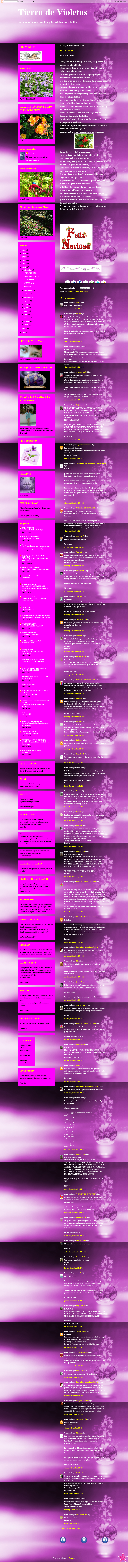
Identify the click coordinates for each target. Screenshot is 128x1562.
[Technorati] (92, 281)
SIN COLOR (26, 714)
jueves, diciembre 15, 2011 (74, 1268)
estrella (79, 596)
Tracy (78, 302)
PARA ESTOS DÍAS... (32, 276)
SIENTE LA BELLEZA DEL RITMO (35, 569)
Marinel (79, 721)
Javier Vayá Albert (83, 981)
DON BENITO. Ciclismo (30, 733)
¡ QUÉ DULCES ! (30, 273)
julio (26, 304)
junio (26, 307)
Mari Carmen (81, 1331)
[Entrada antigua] (105, 1540)
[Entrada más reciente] (63, 1540)
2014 (24, 257)
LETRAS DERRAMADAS (31, 641)
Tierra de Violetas (53, 11)
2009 (24, 332)
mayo (26, 311)
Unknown (79, 698)
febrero (27, 321)
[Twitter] (98, 281)
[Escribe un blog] (83, 288)
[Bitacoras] (68, 281)
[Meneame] (86, 281)
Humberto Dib (81, 1256)
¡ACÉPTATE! (29, 279)
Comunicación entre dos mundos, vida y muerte (36, 701)
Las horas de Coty (28, 609)
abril (26, 314)
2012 (24, 263)
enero (26, 324)
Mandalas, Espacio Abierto (86, 916)
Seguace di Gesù (82, 1352)
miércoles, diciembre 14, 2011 (75, 1092)
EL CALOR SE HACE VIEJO (32, 530)
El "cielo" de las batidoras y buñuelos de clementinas (35, 743)
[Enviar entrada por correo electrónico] (93, 288)
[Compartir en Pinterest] (89, 288)
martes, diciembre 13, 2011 (74, 956)
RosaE (78, 811)
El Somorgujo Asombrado (31, 713)
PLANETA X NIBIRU (29, 694)
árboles (70, 291)
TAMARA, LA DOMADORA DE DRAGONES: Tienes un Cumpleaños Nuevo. (35, 588)
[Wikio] (104, 281)
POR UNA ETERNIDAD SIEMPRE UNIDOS (35, 691)
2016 (24, 250)
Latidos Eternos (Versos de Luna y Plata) (36, 617)
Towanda (79, 635)
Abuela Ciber (81, 1240)
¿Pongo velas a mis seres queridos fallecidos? (33, 705)
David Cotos (80, 1370)
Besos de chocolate (28, 642)
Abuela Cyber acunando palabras (34, 668)
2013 (24, 260)
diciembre (28, 270)
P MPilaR (79, 1472)
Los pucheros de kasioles (31, 597)
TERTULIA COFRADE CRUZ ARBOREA (33, 556)
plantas (76, 291)
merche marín (81, 372)
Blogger (71, 1558)
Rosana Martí (81, 656)
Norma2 (79, 552)
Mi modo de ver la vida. (30, 576)
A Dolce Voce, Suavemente (31, 750)
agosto (27, 300)
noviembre (28, 290)
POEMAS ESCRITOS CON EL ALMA (36, 615)
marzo (27, 317)
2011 (24, 267)
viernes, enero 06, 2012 (72, 1523)
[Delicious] (74, 281)
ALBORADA (81, 570)
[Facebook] (80, 281)
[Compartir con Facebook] (87, 288)
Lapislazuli (80, 754)
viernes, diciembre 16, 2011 (74, 1365)
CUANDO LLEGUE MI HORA (33, 661)
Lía (77, 961)
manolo (79, 1273)
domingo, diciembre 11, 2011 (74, 547)
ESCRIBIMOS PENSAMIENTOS (34, 740)
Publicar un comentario (71, 1528)
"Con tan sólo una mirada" (31, 538)
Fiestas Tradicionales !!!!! (30, 670)
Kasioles (79, 825)
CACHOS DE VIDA (29, 624)
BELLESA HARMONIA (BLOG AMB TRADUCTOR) (36, 677)
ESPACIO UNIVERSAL (30, 567)
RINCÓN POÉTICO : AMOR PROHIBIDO (32, 652)
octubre (27, 294)
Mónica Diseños (82, 1514)
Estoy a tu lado (27, 649)
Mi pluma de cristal (29, 632)
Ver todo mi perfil (32, 160)
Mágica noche (26, 752)
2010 (24, 329)
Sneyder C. (80, 536)
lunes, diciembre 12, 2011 (73, 762)
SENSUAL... (28, 286)
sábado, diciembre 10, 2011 (74, 308)
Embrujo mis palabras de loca (87, 947)
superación (84, 291)
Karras (79, 791)
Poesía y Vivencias (28, 684)
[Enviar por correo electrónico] (81, 288)
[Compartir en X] (85, 288)
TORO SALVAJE (28, 528)
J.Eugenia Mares (82, 1400)
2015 (24, 253)
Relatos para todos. (29, 584)
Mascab (79, 1433)
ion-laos (31, 153)
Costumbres (26, 577)
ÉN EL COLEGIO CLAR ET (32, 626)
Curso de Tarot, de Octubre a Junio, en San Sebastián (35, 724)
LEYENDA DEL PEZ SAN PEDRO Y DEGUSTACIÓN (35, 599)
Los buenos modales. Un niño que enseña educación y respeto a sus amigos (36, 547)
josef (78, 1065)
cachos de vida (81, 619)
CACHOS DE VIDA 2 (29, 731)
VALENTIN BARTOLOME (86, 508)
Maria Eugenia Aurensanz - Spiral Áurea (91, 463)
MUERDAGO (29, 283)
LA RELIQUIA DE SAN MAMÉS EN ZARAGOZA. (35, 560)
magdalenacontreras (83, 444)
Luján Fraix (80, 405)
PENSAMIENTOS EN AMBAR (33, 659)
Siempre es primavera (30, 545)
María (78, 313)
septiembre (28, 297)
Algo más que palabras (30, 536)
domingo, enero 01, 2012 (73, 1509)
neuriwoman (80, 1005)
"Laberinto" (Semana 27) (30, 634)
